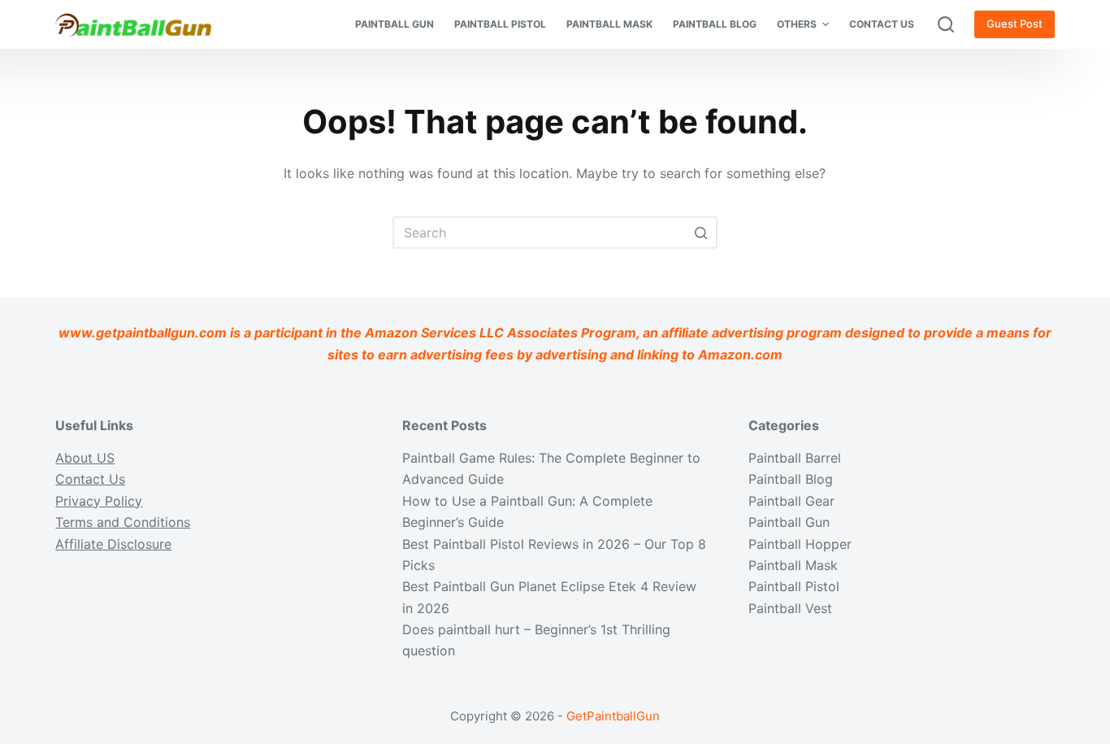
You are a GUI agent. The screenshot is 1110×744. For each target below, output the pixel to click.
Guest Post (1014, 23)
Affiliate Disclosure (113, 544)
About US (85, 458)
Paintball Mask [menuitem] (609, 24)
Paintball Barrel (794, 458)
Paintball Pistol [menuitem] (500, 24)
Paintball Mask (793, 565)
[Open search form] (946, 24)
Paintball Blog (790, 479)
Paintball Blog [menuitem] (715, 24)
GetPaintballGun (613, 716)
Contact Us (90, 479)
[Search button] (701, 232)
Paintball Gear (791, 501)
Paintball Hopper (800, 544)
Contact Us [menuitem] (881, 24)
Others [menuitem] (797, 24)
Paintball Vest (790, 608)
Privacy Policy (98, 501)
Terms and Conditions (122, 522)
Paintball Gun (789, 522)
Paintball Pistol (793, 586)
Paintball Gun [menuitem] (394, 24)
